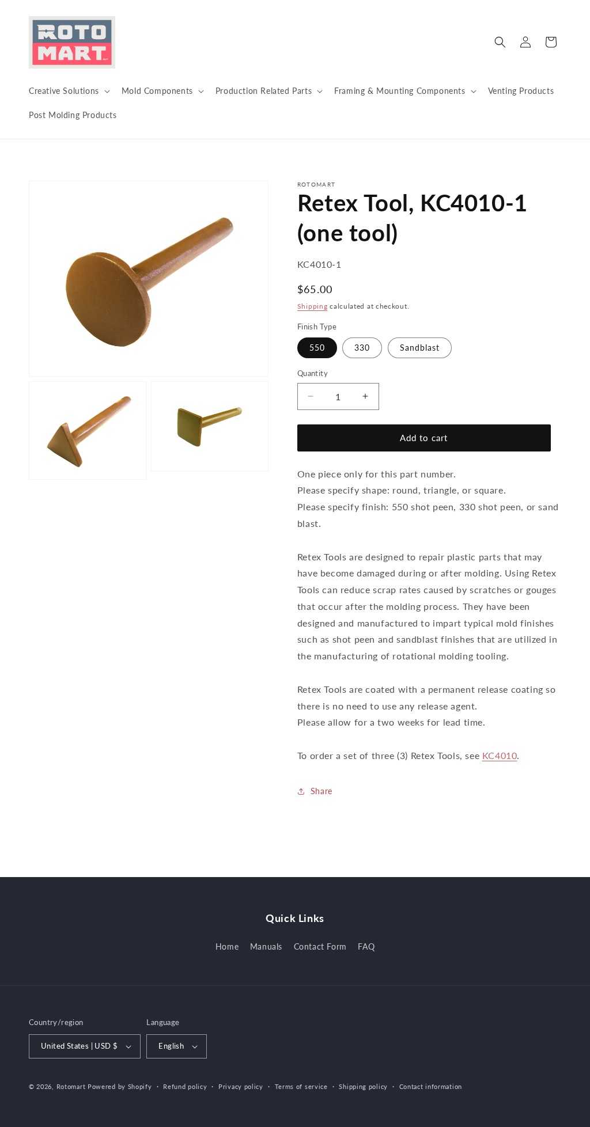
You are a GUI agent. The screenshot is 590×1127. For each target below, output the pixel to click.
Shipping (312, 306)
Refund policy (185, 1086)
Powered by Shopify (120, 1086)
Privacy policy (240, 1086)
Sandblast (420, 347)
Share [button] (321, 791)
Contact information (430, 1086)
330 (362, 347)
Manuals (266, 946)
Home (227, 946)
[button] (68, 91)
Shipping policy (363, 1086)
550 (317, 347)
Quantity (312, 373)
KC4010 (499, 755)
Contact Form (320, 946)
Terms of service (301, 1086)
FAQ (366, 946)
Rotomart (71, 1086)
